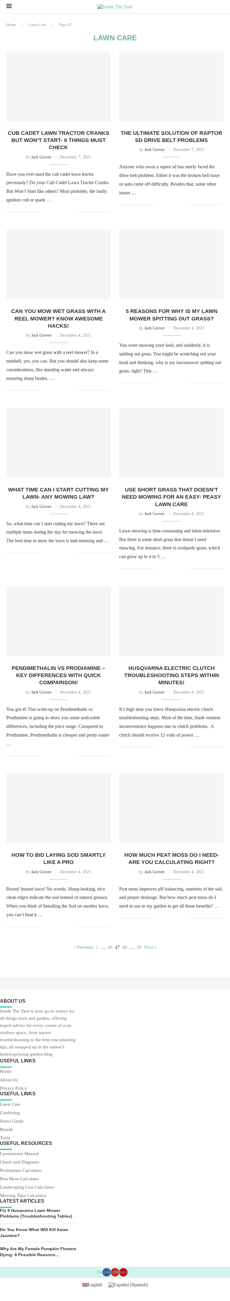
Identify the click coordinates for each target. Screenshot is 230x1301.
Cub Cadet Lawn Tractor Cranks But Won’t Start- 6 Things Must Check (58, 140)
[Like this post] (45, 212)
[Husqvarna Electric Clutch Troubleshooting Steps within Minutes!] (171, 621)
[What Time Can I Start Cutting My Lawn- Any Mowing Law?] (58, 443)
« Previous (83, 947)
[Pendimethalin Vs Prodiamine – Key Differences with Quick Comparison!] (58, 621)
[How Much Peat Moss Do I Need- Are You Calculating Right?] (171, 808)
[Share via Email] (71, 212)
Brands (6, 1129)
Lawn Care (37, 24)
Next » (150, 947)
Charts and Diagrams (19, 1162)
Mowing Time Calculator (23, 1195)
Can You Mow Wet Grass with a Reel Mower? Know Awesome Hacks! (58, 318)
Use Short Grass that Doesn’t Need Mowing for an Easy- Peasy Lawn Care (171, 497)
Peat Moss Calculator (19, 1179)
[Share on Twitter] (59, 212)
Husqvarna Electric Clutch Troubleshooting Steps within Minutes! (171, 675)
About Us (9, 1080)
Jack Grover (41, 157)
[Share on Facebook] (53, 212)
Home (11, 24)
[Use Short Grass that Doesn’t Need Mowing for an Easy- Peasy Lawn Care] (171, 443)
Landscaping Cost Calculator (27, 1187)
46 (110, 947)
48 (124, 947)
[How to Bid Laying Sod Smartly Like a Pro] (58, 808)
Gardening (10, 1113)
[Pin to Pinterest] (65, 212)
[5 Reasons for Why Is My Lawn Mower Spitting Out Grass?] (171, 265)
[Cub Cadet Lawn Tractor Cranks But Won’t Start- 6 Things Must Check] (58, 86)
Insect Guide (12, 1121)
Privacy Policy (13, 1088)
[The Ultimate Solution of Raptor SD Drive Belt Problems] (171, 86)
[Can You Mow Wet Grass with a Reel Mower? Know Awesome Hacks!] (58, 265)
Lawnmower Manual (19, 1154)
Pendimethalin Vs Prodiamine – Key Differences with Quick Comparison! (58, 675)
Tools (5, 1138)
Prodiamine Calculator (21, 1170)
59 (139, 947)
